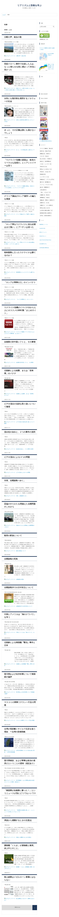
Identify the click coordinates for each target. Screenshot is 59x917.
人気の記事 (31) (43, 189)
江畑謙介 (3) (42, 194)
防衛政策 (9, 106)
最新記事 (43, 43)
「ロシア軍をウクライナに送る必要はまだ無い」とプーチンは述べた (20, 225)
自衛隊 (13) (42, 202)
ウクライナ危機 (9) (44, 148)
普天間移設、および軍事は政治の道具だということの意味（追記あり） (20, 762)
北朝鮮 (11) (42, 205)
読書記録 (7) (42, 179)
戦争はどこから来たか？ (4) (45, 169)
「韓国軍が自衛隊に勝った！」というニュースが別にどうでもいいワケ (20, 792)
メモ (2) (41, 164)
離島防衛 (9, 540)
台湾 (9, 736)
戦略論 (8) (42, 200)
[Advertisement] (46, 84)
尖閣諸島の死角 (11, 558)
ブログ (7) (42, 156)
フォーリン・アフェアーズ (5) (46, 184)
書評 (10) (42, 182)
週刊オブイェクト (43, 232)
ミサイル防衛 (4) (49, 205)
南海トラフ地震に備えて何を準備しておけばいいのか (51, 66)
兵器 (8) (47, 197)
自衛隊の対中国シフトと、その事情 (19, 341)
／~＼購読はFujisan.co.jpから (45, 140)
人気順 (10, 29)
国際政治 (20, 170)
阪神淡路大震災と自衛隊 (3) (45, 213)
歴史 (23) (51, 148)
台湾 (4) (41, 215)
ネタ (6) (47, 202)
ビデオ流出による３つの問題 (17, 457)
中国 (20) (42, 171)
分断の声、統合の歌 (13, 37)
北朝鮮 (7, 378)
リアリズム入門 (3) (50, 179)
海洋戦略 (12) (47, 182)
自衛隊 (7, 884)
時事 (7, 41)
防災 (9, 825)
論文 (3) (41, 187)
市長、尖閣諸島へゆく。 (15, 480)
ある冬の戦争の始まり (51, 54)
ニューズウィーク (15, 106)
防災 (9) (47, 194)
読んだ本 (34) (43, 158)
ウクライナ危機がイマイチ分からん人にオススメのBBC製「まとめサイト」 (20, 310)
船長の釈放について (13, 535)
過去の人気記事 (44, 98)
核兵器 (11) (52, 200)
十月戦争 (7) (49, 158)
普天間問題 (10, 41)
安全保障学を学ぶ (43, 243)
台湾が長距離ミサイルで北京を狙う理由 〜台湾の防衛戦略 (20, 730)
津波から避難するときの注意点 (18, 820)
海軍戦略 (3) (42, 197)
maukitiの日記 (42, 228)
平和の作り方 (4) (43, 166)
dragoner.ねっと (42, 236)
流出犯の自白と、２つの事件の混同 (19, 431)
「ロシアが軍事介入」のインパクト (20, 282)
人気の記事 (19, 592)
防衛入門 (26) (48, 151)
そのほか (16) (47, 171)
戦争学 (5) (42, 151)
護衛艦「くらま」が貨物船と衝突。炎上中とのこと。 (19, 847)
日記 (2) (46, 156)
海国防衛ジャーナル (43, 224)
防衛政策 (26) (43, 174)
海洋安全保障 (16, 622)
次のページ (17, 907)
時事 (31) (42, 161)
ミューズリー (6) (47, 164)
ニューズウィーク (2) (44, 176)
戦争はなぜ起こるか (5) (45, 207)
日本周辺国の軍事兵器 (44, 247)
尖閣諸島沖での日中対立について (18, 587)
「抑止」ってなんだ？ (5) (45, 192)
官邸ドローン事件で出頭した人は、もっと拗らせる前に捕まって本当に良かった (20, 66)
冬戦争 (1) (48, 153)
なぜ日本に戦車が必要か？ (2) (46, 210)
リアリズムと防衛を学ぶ (29, 5)
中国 (10, 346)
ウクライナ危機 (15, 41)
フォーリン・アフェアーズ (13, 170)
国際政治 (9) (42, 153)
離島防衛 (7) (46, 187)
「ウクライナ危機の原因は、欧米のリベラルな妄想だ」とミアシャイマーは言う (20, 162)
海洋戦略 (11, 511)
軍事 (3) (46, 200)
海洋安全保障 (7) (47, 215)
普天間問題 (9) (48, 161)
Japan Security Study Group (45, 239)
